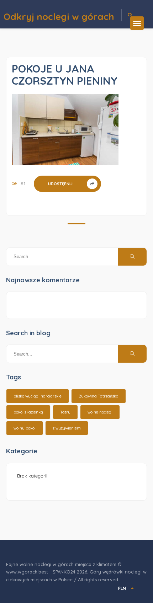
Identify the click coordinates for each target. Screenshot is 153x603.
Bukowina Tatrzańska (98, 396)
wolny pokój (25, 428)
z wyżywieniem (67, 428)
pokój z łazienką (28, 412)
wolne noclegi (100, 412)
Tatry (65, 412)
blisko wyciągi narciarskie (38, 396)
